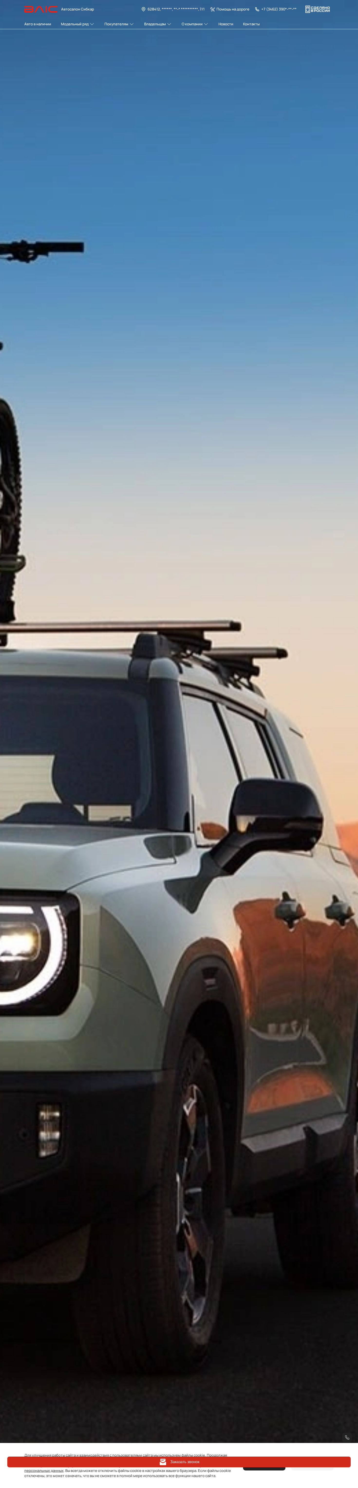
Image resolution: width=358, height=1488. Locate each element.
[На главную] (40, 9)
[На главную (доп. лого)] (317, 9)
